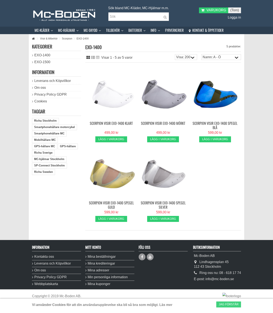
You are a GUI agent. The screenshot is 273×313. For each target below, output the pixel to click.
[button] (43, 30)
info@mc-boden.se (219, 279)
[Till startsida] (33, 38)
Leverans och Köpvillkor (52, 81)
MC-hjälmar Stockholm (49, 159)
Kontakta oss (44, 256)
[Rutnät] (88, 57)
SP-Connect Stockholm (49, 165)
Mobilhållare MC (45, 139)
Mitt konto (93, 247)
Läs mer (165, 305)
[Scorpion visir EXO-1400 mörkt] (163, 94)
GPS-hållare (68, 146)
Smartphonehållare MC (49, 133)
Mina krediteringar (101, 263)
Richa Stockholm (45, 120)
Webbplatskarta (46, 284)
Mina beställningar (102, 256)
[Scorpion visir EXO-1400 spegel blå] (215, 94)
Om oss (40, 87)
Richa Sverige (43, 152)
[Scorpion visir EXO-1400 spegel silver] (163, 174)
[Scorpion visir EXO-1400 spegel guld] (111, 174)
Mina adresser (98, 270)
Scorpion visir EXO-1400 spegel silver (163, 205)
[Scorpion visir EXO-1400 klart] (111, 94)
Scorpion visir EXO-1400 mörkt (163, 123)
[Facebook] (142, 256)
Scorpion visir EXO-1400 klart (111, 123)
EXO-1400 (42, 55)
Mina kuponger (99, 284)
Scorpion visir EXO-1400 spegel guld (111, 205)
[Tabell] (98, 57)
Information (43, 72)
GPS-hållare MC (44, 146)
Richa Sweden (43, 171)
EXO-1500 (42, 62)
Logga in (234, 17)
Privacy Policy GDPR (50, 94)
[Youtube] (150, 256)
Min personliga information (108, 277)
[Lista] (93, 57)
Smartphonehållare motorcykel (54, 127)
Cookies (40, 101)
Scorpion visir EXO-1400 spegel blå (215, 125)
